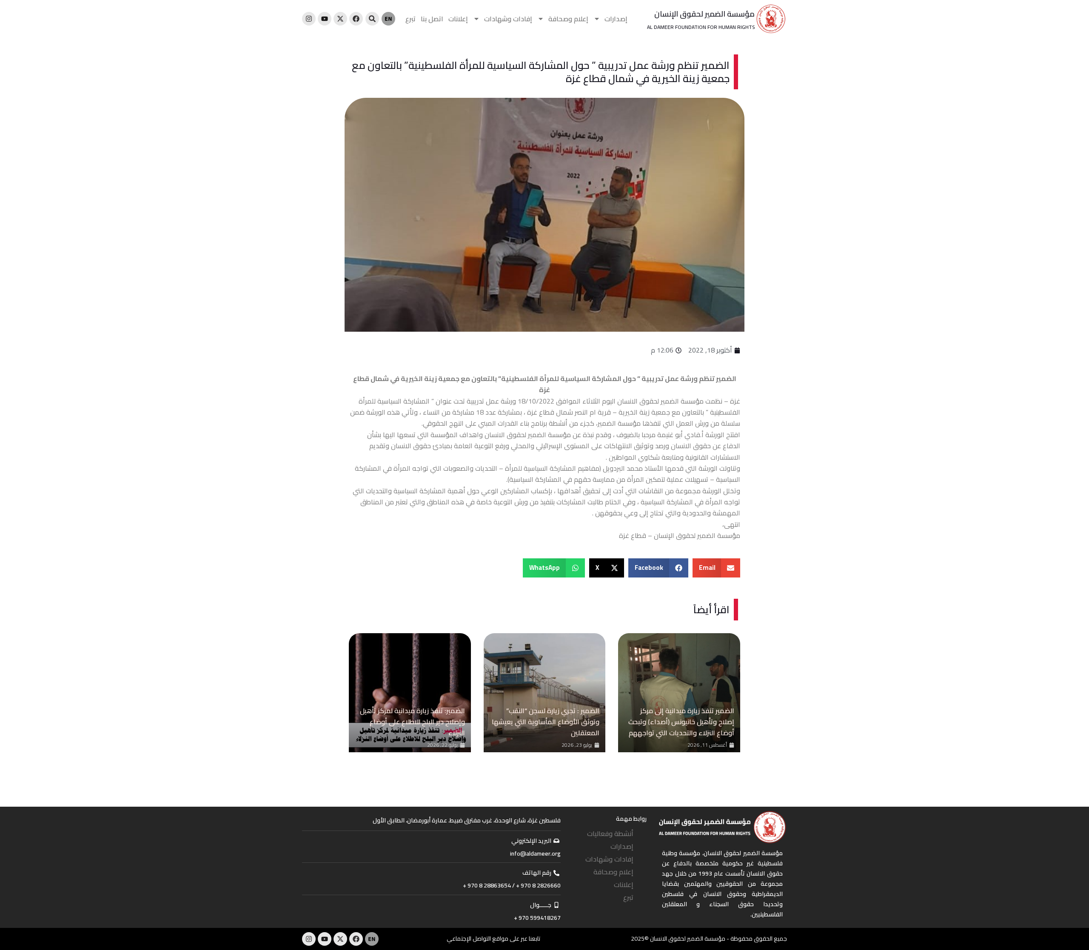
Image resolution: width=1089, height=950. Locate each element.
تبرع (410, 18)
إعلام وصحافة (568, 18)
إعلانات (458, 18)
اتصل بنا (432, 18)
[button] (717, 567)
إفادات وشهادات (508, 18)
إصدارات (615, 18)
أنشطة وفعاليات (610, 833)
